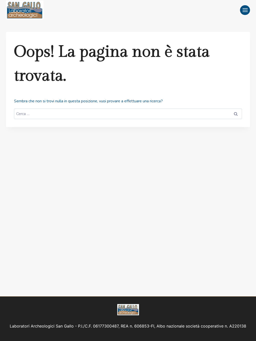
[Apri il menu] (245, 10)
